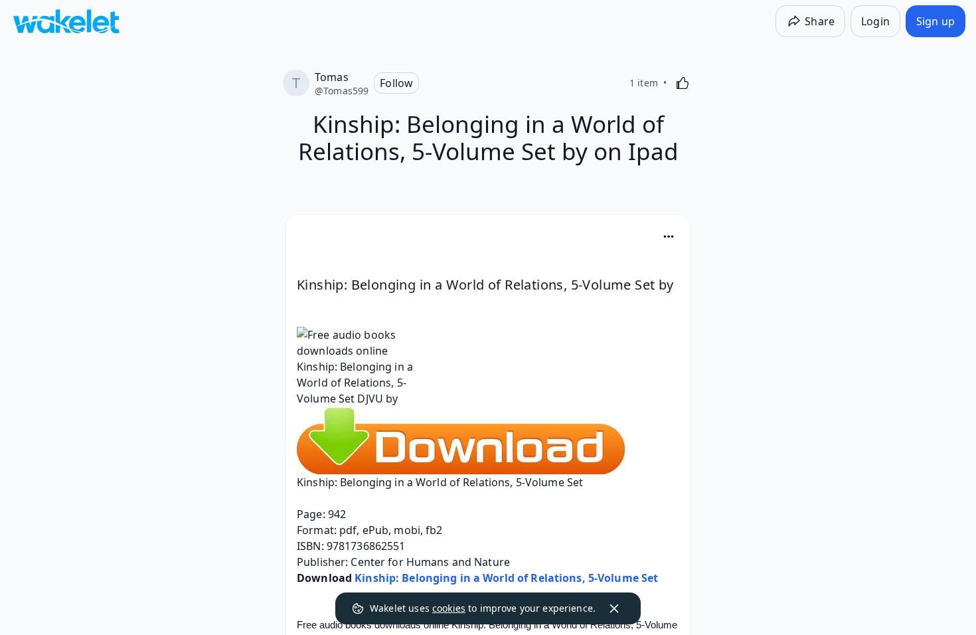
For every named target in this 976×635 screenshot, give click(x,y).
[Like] (682, 83)
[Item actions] (668, 236)
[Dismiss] (614, 608)
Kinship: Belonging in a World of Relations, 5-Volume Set (506, 578)
